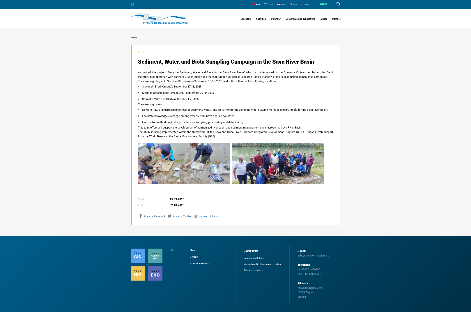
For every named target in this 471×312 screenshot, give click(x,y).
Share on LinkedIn (208, 216)
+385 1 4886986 (311, 273)
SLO (270, 4)
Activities (261, 18)
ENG (258, 4)
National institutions (254, 258)
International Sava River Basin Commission (159, 18)
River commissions (253, 270)
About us (246, 18)
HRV (283, 4)
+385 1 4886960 (310, 269)
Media (324, 18)
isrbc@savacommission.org (313, 255)
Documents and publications (300, 18)
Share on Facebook (154, 216)
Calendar (276, 18)
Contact (336, 18)
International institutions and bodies (262, 264)
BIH (295, 4)
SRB (306, 4)
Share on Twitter (181, 216)
